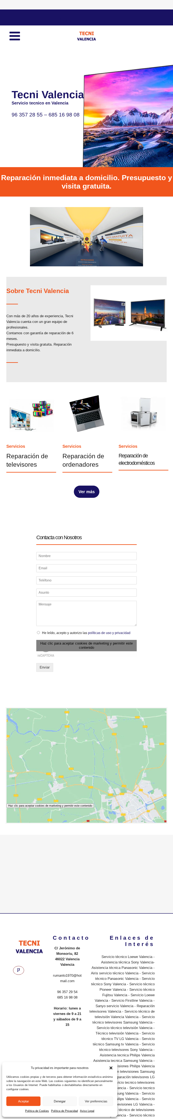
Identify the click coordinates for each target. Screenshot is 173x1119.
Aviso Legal (87, 1110)
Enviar (45, 667)
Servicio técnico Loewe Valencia (126, 957)
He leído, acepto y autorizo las (86, 633)
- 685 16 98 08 (103, 19)
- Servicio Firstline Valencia (130, 1001)
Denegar (60, 1101)
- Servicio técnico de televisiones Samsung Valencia (126, 1109)
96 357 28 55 (67, 19)
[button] (111, 1068)
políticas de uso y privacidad (109, 633)
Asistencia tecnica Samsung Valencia (122, 1061)
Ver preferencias (96, 1101)
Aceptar (23, 1101)
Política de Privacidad (64, 1110)
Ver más (86, 491)
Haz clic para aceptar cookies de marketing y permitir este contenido (86, 645)
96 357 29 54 (67, 992)
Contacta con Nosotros (59, 537)
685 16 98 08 (67, 997)
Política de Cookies (37, 1110)
